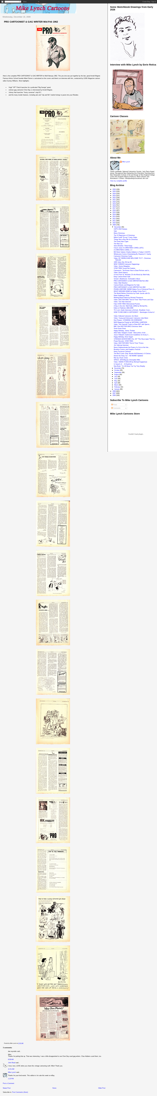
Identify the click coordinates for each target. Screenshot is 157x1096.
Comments (116, 408)
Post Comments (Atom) (20, 1092)
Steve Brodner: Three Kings (123, 246)
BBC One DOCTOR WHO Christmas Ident (128, 326)
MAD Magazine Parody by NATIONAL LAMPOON (130, 322)
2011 (114, 221)
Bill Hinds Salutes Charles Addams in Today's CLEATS (132, 252)
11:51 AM (11, 1069)
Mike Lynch (12, 1072)
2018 (114, 206)
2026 (114, 189)
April (116, 383)
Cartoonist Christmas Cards (123, 256)
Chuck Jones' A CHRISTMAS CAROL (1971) (128, 248)
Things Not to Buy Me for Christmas (126, 239)
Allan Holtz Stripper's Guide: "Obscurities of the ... (130, 333)
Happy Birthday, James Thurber (124, 331)
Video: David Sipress (121, 272)
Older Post (101, 1088)
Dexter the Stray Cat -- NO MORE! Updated (128, 356)
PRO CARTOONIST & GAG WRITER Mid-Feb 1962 (31, 21)
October (117, 370)
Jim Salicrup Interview (121, 345)
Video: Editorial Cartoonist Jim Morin (126, 316)
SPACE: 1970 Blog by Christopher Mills (127, 360)
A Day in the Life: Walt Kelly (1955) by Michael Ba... (131, 306)
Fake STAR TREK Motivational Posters (127, 304)
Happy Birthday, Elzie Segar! (123, 337)
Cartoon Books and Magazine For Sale (127, 285)
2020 (114, 202)
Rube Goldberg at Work (121, 295)
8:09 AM (11, 1059)
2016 (114, 210)
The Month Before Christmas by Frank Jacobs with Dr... (132, 293)
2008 (114, 391)
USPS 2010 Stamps (120, 229)
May (116, 381)
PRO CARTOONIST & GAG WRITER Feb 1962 (130, 287)
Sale (115, 231)
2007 (114, 393)
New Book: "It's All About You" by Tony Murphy (129, 366)
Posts (115, 405)
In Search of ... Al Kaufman (123, 364)
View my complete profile (118, 181)
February (117, 387)
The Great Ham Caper (121, 241)
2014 (114, 214)
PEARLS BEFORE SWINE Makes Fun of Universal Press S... (134, 289)
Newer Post (7, 1088)
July (115, 376)
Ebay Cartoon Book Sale (122, 276)
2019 (114, 204)
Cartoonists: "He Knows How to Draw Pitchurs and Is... (132, 270)
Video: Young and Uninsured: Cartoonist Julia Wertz (131, 318)
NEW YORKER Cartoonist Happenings (127, 264)
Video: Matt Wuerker (120, 283)
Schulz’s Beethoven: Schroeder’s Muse (127, 279)
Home (54, 1088)
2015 (114, 212)
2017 (114, 208)
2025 (114, 191)
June (116, 378)
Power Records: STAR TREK (123, 341)
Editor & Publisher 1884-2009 (123, 308)
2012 (114, 218)
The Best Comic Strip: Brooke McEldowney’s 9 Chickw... (133, 353)
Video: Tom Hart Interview (122, 302)
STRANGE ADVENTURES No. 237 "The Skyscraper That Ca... (135, 339)
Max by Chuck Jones (121, 358)
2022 (114, 198)
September (118, 372)
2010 (114, 223)
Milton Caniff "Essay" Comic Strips (125, 237)
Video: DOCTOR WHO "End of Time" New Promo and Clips (133, 299)
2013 (114, 216)
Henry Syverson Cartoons (122, 351)
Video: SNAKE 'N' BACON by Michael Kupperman (130, 362)
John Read (11, 1063)
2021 (114, 200)
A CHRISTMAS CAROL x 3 (123, 250)
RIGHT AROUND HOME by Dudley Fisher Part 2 (130, 291)
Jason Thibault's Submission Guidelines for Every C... (132, 335)
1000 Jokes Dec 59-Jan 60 (123, 262)
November (117, 368)
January (117, 389)
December (117, 227)
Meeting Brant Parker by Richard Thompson (128, 297)
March (116, 385)
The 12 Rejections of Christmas (124, 235)
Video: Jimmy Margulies (122, 266)
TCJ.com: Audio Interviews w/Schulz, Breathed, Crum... (132, 310)
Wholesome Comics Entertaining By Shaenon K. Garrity (132, 254)
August (116, 374)
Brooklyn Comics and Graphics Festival (127, 349)
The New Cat (118, 244)
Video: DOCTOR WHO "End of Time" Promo (128, 343)
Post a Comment (8, 1083)
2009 (114, 225)
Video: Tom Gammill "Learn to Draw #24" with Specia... (132, 324)
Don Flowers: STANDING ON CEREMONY (128, 320)
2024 (114, 193)
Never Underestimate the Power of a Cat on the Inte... (132, 347)
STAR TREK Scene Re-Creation (124, 268)
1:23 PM (11, 1079)
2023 (114, 195)
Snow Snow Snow (120, 328)
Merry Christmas (119, 233)
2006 (114, 395)
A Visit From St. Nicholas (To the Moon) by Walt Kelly (132, 274)
